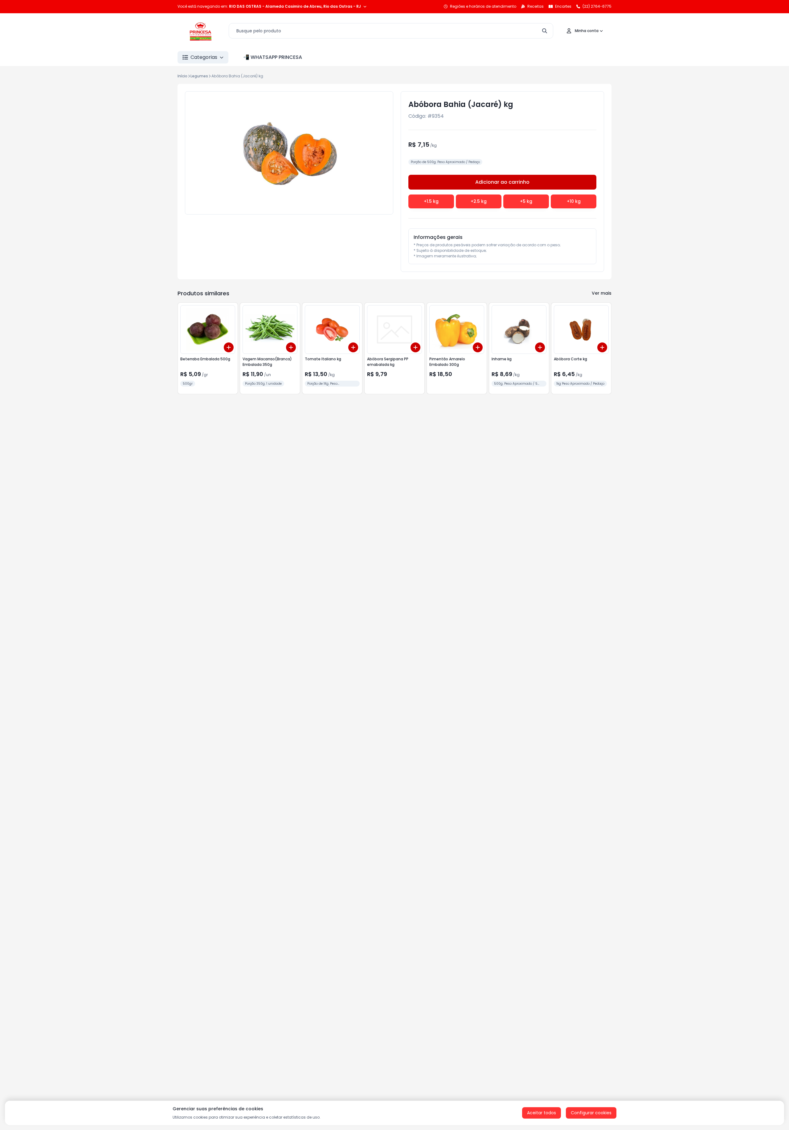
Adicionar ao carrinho (502, 182)
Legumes (199, 76)
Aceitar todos (541, 1113)
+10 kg (574, 201)
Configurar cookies (591, 1113)
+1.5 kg (431, 201)
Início (182, 76)
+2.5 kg (479, 201)
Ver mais (601, 293)
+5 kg (526, 201)
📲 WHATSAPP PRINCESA (272, 57)
